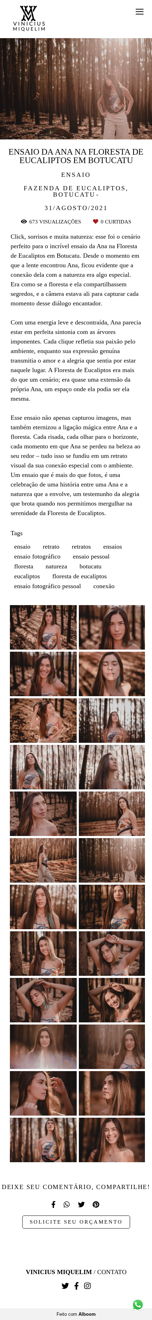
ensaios (112, 546)
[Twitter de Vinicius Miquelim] (65, 1286)
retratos (81, 546)
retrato (51, 546)
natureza (56, 566)
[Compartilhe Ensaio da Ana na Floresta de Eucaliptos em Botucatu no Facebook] (54, 1204)
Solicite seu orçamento (76, 1222)
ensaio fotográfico (37, 556)
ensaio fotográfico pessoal (47, 586)
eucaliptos (27, 576)
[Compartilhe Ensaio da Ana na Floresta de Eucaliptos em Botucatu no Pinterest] (96, 1204)
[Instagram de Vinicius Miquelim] (87, 1286)
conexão (104, 586)
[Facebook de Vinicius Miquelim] (76, 1286)
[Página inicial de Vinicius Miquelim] (29, 19)
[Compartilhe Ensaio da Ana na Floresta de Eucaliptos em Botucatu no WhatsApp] (67, 1204)
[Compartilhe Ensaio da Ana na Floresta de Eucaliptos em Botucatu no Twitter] (82, 1204)
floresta (23, 566)
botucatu (90, 566)
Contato (112, 1272)
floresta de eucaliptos (79, 576)
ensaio (22, 546)
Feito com (76, 1314)
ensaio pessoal (91, 556)
